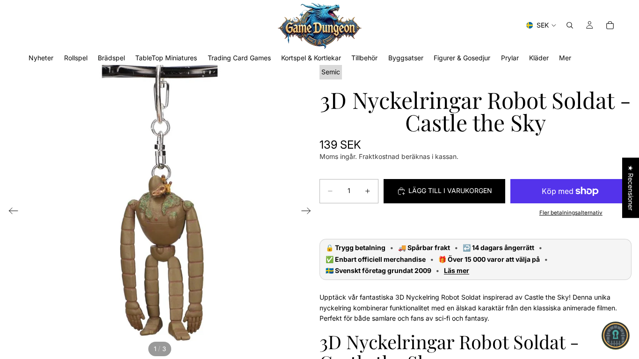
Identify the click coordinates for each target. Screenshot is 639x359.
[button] (616, 336)
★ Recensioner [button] (631, 187)
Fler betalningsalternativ (571, 212)
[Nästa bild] (309, 212)
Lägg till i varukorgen (450, 190)
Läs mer (456, 270)
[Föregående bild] (10, 212)
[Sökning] (569, 25)
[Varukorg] (610, 25)
